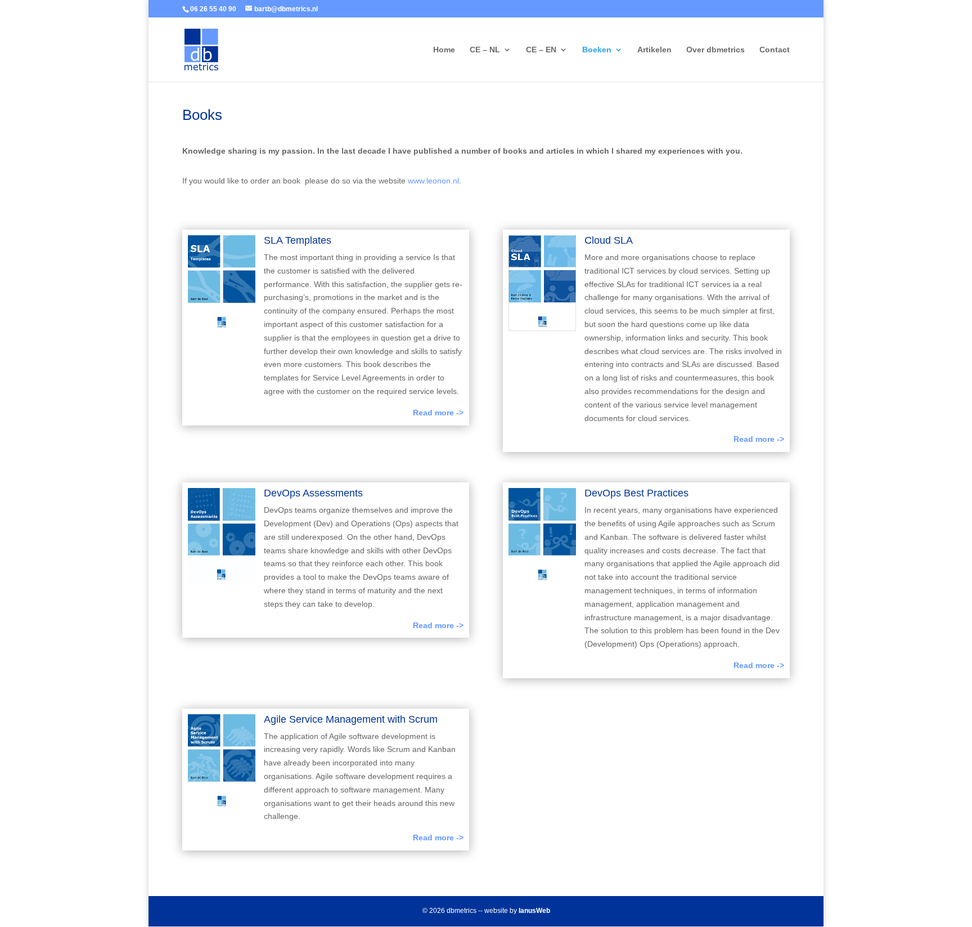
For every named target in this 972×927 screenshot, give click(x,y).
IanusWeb (534, 911)
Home (444, 50)
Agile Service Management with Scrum (351, 719)
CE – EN (541, 50)
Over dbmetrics (715, 50)
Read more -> (438, 412)
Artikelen (654, 50)
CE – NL (485, 50)
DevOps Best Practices (636, 493)
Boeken (596, 50)
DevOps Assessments (313, 493)
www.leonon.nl (433, 180)
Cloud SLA (608, 240)
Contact (774, 50)
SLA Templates (297, 240)
